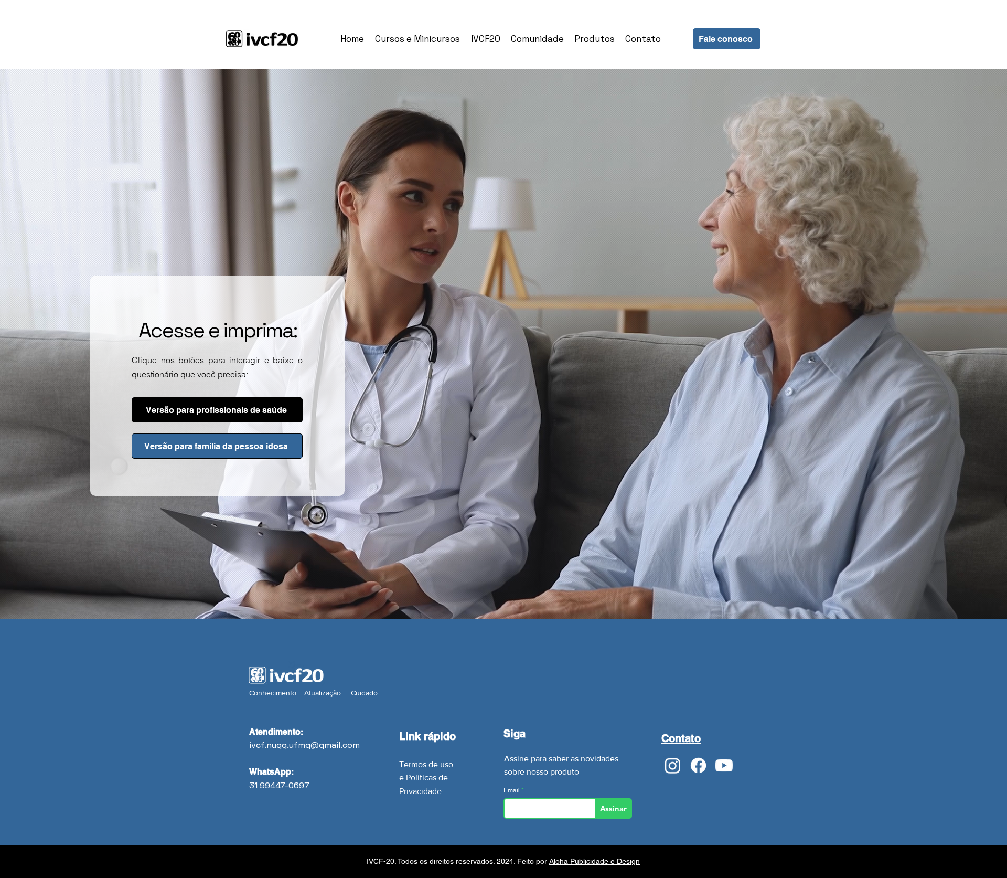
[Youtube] (724, 765)
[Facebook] (698, 765)
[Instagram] (672, 765)
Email (512, 790)
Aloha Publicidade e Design (594, 861)
